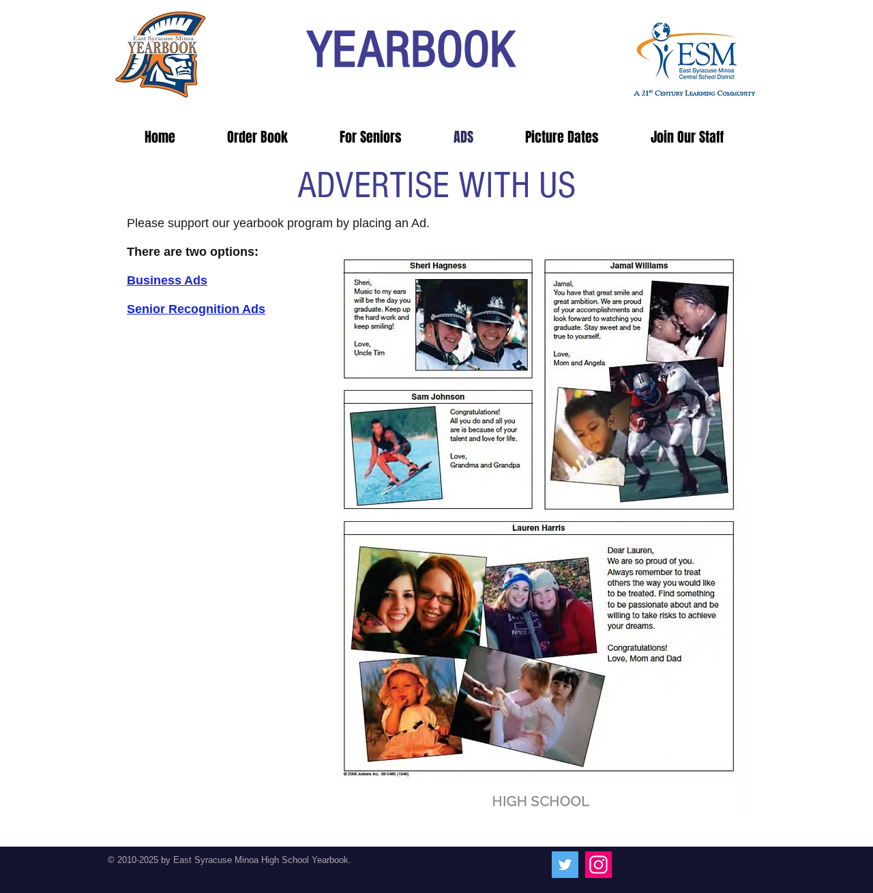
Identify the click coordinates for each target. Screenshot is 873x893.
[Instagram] (598, 864)
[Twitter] (565, 864)
